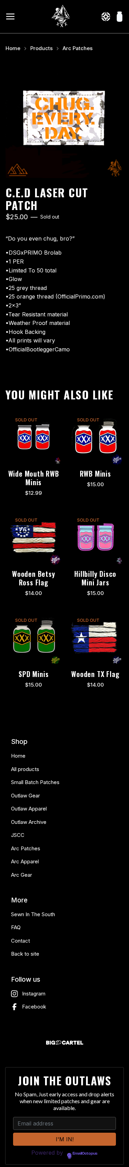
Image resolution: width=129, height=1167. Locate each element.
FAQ (16, 927)
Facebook (34, 1006)
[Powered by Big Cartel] (64, 1043)
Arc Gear (21, 875)
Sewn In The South (33, 914)
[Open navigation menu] (10, 16)
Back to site (25, 953)
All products (25, 769)
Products (41, 48)
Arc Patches (78, 48)
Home (13, 48)
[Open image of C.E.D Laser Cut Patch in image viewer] (64, 119)
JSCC (17, 835)
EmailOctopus (85, 1153)
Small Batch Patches (35, 782)
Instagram (33, 993)
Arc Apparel (25, 861)
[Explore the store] (105, 16)
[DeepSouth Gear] (61, 16)
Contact (20, 940)
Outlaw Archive (28, 822)
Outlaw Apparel (29, 808)
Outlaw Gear (25, 795)
